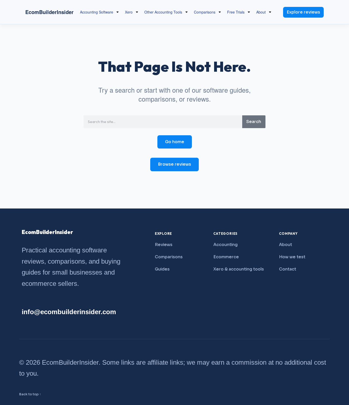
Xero (129, 12)
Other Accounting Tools (163, 12)
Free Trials (236, 12)
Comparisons (204, 12)
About (261, 12)
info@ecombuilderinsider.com (69, 311)
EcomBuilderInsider (49, 12)
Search (253, 121)
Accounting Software (96, 12)
